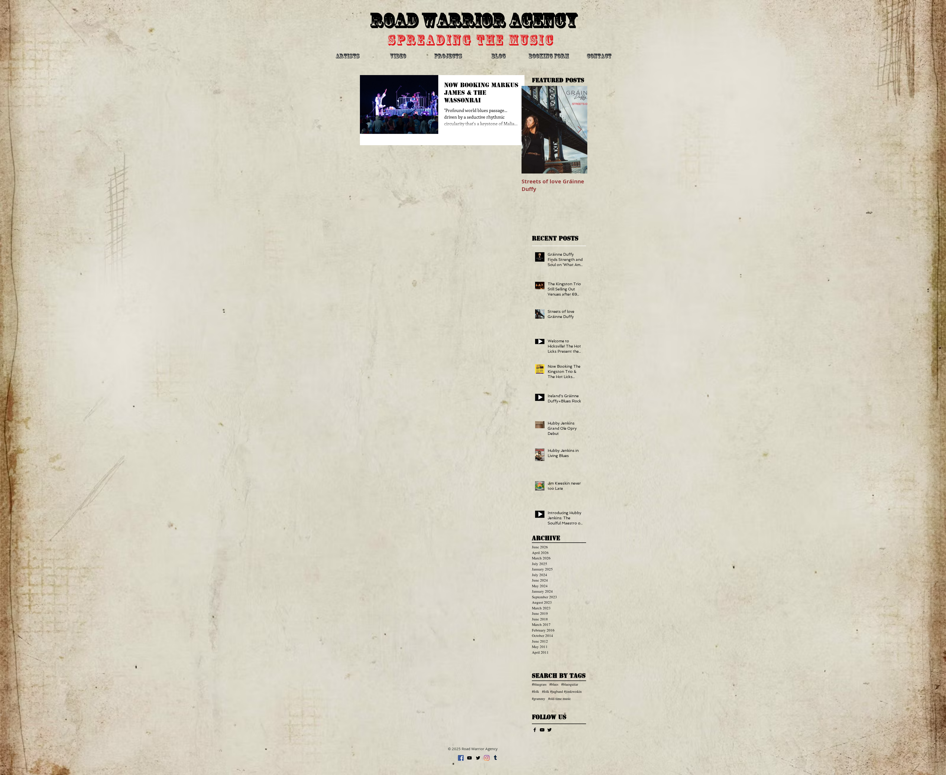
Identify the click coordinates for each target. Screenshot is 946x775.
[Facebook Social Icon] (461, 758)
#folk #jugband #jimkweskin (562, 691)
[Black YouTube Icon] (469, 758)
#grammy (538, 698)
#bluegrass (539, 684)
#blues (553, 684)
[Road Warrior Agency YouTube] (542, 730)
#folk (535, 691)
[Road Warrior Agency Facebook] (535, 730)
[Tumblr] (495, 758)
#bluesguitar (569, 684)
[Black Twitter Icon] (478, 758)
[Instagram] (487, 758)
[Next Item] (579, 130)
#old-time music (559, 698)
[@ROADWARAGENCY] (549, 730)
